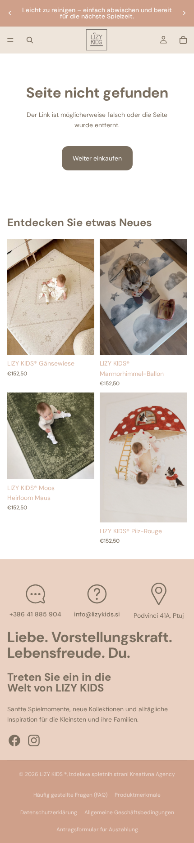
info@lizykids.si (97, 614)
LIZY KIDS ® (53, 774)
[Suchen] (30, 40)
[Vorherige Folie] (10, 13)
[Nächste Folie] (184, 13)
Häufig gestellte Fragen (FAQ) (70, 794)
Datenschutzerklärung (48, 812)
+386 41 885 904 (35, 614)
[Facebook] (14, 740)
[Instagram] (34, 740)
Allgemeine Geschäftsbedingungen (129, 812)
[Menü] (10, 40)
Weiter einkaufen (97, 158)
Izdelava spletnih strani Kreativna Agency (122, 774)
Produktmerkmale (138, 794)
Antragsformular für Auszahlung (97, 829)
